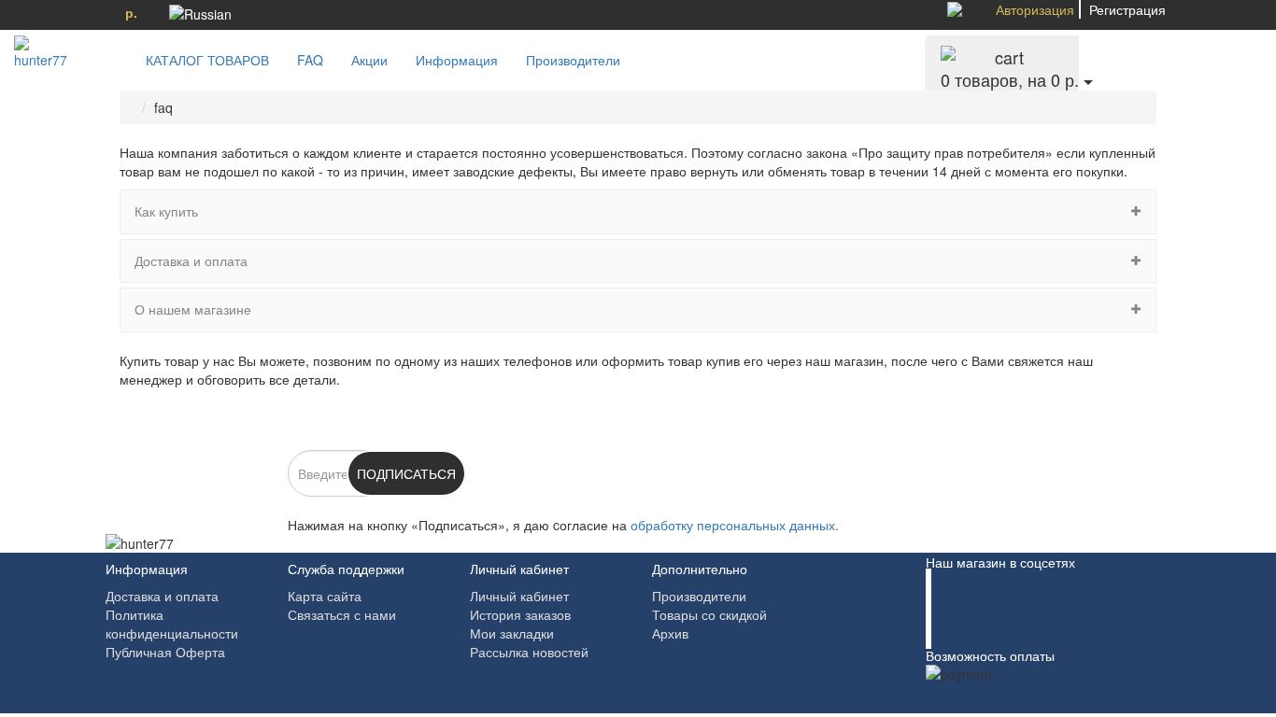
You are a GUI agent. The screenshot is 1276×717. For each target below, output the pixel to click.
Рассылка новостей (529, 651)
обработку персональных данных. (735, 524)
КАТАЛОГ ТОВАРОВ (202, 59)
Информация (457, 59)
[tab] (638, 211)
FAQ (310, 59)
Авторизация (1035, 9)
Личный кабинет (519, 595)
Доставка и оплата (162, 595)
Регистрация (1127, 9)
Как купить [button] (166, 211)
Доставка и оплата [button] (191, 260)
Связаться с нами (342, 614)
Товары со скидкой (709, 614)
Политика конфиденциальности (172, 623)
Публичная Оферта (165, 651)
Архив (670, 633)
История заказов (520, 614)
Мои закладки (512, 633)
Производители (573, 59)
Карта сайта (325, 595)
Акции (369, 59)
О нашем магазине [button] (193, 309)
